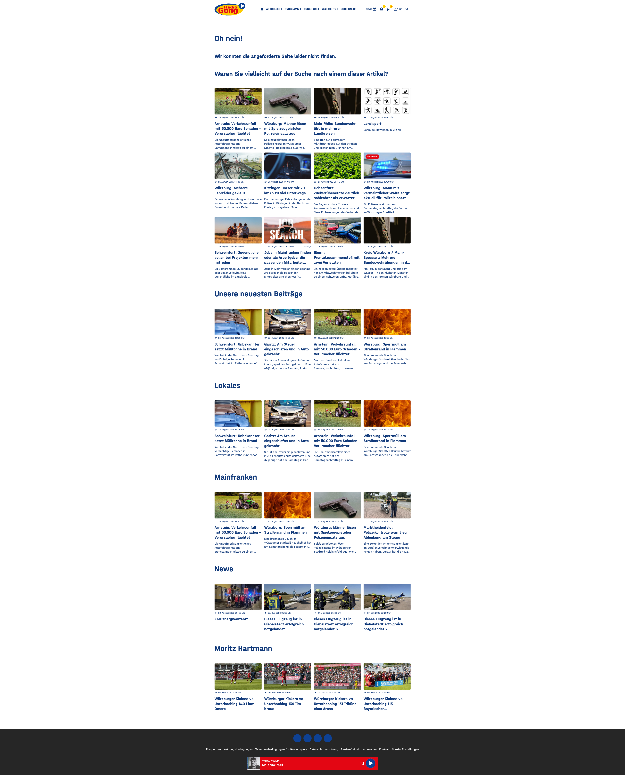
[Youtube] (318, 738)
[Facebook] (297, 738)
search (407, 9)
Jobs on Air (348, 9)
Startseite (262, 9)
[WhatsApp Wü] (328, 738)
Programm (292, 9)
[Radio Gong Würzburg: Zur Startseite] (230, 9)
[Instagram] (307, 738)
